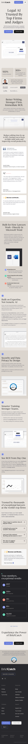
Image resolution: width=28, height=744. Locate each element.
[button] (25, 2)
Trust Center (18, 710)
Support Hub (18, 708)
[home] (5, 2)
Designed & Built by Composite (20, 742)
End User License (19, 713)
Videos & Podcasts (19, 697)
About (2, 708)
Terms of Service (12, 736)
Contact (17, 716)
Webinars (17, 694)
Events (3, 713)
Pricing (3, 689)
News (2, 710)
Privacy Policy (22, 736)
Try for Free (4, 694)
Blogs (16, 689)
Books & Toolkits (19, 700)
